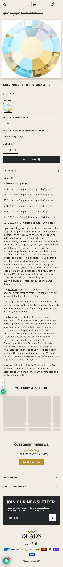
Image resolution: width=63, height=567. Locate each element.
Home (5, 12)
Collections (14, 12)
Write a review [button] (31, 462)
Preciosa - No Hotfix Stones (32, 12)
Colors (7, 100)
